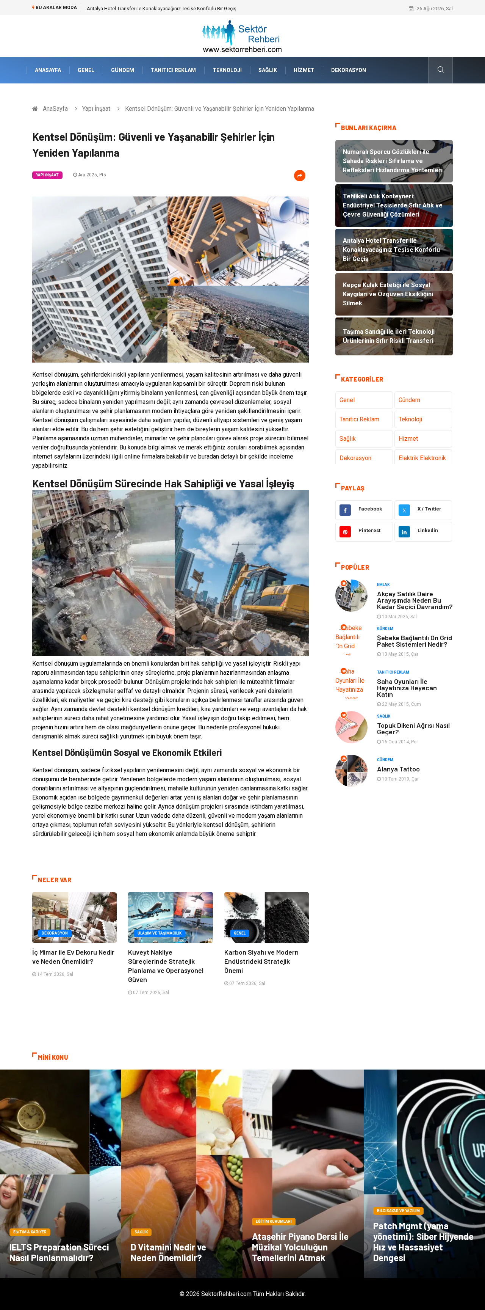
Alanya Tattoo (398, 769)
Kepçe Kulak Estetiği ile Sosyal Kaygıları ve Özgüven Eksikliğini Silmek (162, 8)
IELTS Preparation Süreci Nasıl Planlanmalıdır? (59, 1252)
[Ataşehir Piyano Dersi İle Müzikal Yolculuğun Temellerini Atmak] (303, 1174)
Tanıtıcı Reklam (173, 70)
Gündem (122, 70)
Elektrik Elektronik (422, 458)
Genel (86, 70)
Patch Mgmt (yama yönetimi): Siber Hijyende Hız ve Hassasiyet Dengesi (423, 1241)
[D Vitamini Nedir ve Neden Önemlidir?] (181, 1174)
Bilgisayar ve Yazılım (398, 1211)
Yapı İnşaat (96, 108)
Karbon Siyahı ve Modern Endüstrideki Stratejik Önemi (261, 961)
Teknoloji (227, 70)
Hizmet (304, 70)
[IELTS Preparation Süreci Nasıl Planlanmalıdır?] (60, 1174)
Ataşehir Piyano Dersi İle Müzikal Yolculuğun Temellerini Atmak (300, 1247)
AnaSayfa (48, 70)
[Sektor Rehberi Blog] (242, 35)
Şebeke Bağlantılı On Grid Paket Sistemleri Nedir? (414, 640)
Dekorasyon (348, 70)
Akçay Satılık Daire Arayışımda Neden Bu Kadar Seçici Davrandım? (415, 600)
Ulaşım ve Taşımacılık (159, 933)
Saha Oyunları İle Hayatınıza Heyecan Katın (407, 687)
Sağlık (267, 70)
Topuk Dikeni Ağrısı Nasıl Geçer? (413, 728)
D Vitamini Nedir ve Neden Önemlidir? (168, 1252)
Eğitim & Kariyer (30, 1232)
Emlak (383, 585)
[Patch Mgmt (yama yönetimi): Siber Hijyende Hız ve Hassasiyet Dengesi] (424, 1174)
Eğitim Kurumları (274, 1221)
